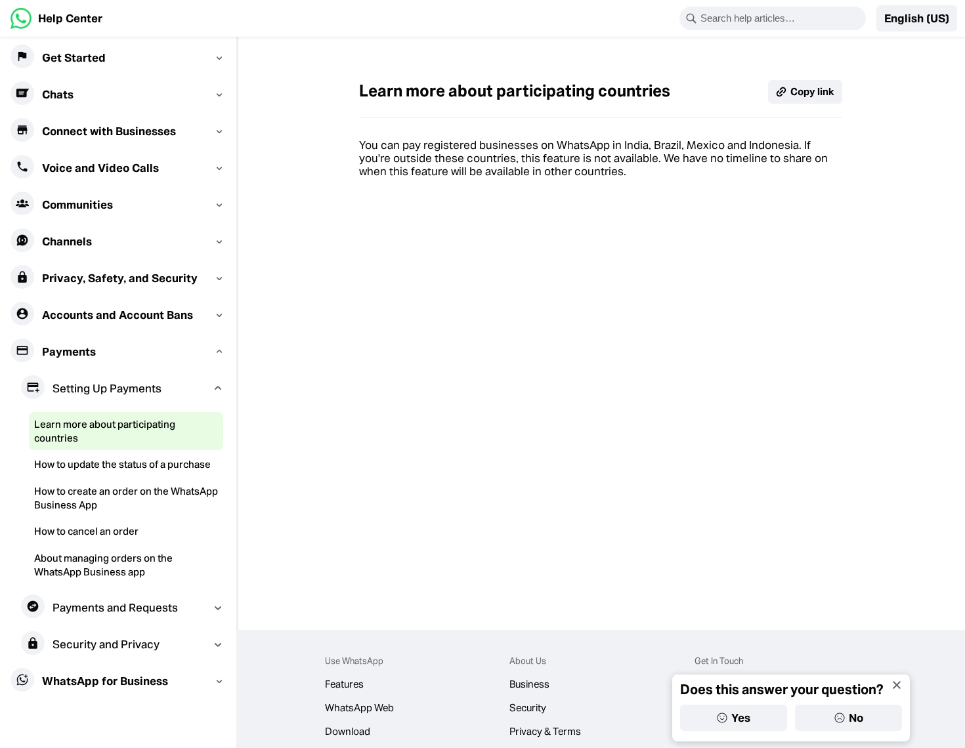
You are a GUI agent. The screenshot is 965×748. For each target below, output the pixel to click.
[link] (56, 18)
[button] (916, 18)
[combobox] (781, 18)
